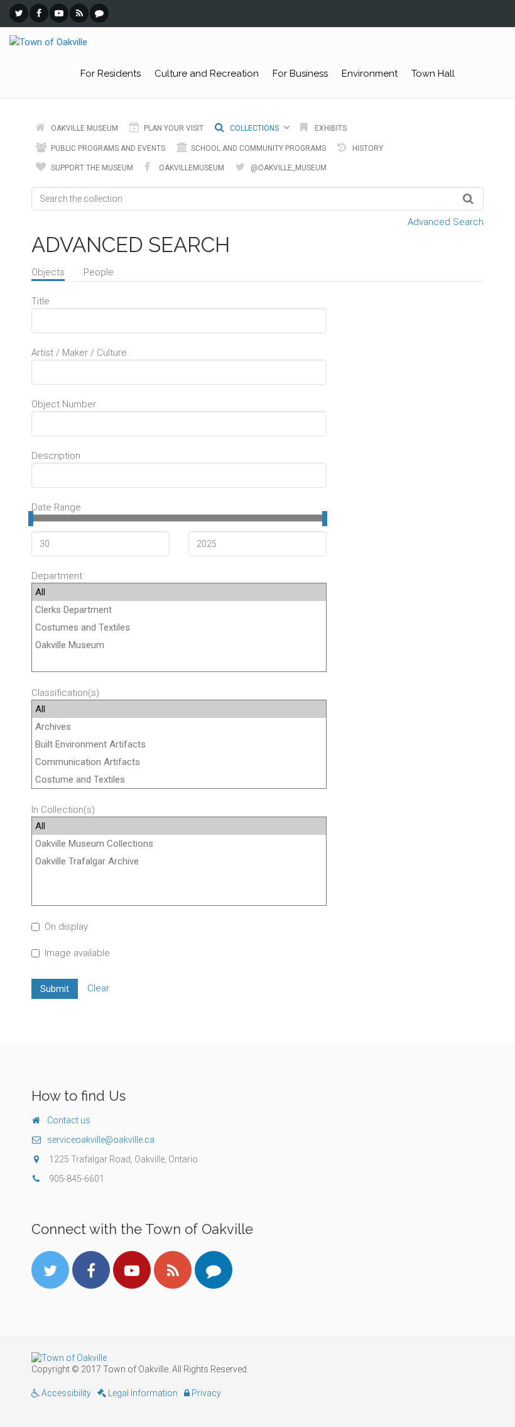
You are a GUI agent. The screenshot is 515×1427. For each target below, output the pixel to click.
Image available (77, 953)
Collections (253, 128)
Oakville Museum (83, 128)
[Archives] (179, 727)
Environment (370, 73)
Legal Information (142, 1393)
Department (56, 575)
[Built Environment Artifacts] (179, 744)
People (99, 272)
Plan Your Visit (172, 128)
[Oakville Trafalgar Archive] (179, 861)
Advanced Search (446, 222)
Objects (48, 272)
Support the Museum (91, 167)
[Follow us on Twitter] (18, 13)
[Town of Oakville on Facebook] (39, 13)
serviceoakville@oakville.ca (100, 1140)
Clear (98, 988)
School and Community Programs (257, 148)
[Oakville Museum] (179, 645)
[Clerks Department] (179, 610)
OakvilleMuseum (190, 167)
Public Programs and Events (107, 148)
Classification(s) (65, 692)
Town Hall (433, 73)
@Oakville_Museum (288, 167)
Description (55, 455)
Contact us (68, 1120)
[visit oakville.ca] (257, 1358)
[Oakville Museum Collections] (179, 843)
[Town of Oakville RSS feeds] (79, 13)
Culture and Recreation (206, 73)
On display (66, 926)
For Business (300, 73)
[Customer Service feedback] (99, 13)
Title (40, 301)
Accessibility (65, 1393)
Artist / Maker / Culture (79, 352)
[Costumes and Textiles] (179, 627)
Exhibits (330, 128)
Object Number (63, 404)
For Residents (110, 73)
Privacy (205, 1393)
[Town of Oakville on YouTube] (59, 13)
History (366, 148)
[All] (179, 592)
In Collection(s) (63, 809)
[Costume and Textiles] (179, 779)
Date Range (56, 507)
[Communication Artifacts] (179, 762)
